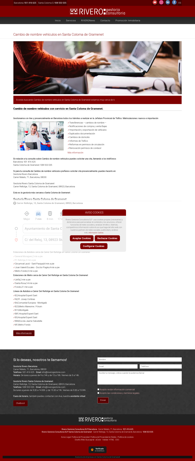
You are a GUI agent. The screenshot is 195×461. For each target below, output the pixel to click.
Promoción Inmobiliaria (128, 20)
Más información (75, 152)
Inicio (58, 20)
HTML (111, 440)
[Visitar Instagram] (161, 4)
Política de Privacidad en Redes (103, 437)
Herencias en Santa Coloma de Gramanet (97, 457)
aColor (98, 440)
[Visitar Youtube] (155, 4)
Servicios (71, 20)
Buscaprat (90, 440)
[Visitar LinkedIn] (168, 4)
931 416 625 (28, 372)
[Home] (97, 14)
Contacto (105, 20)
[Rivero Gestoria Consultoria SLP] (97, 421)
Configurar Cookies (94, 246)
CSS (117, 440)
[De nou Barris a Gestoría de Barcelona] (51, 246)
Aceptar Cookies (82, 238)
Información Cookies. (96, 233)
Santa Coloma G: (52, 3)
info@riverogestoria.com (53, 372)
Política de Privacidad (80, 437)
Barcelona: (25, 3)
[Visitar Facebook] (174, 4)
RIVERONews (88, 20)
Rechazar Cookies (107, 238)
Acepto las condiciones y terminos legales (119, 393)
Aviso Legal (66, 437)
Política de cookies (125, 437)
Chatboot (20, 403)
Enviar (103, 400)
